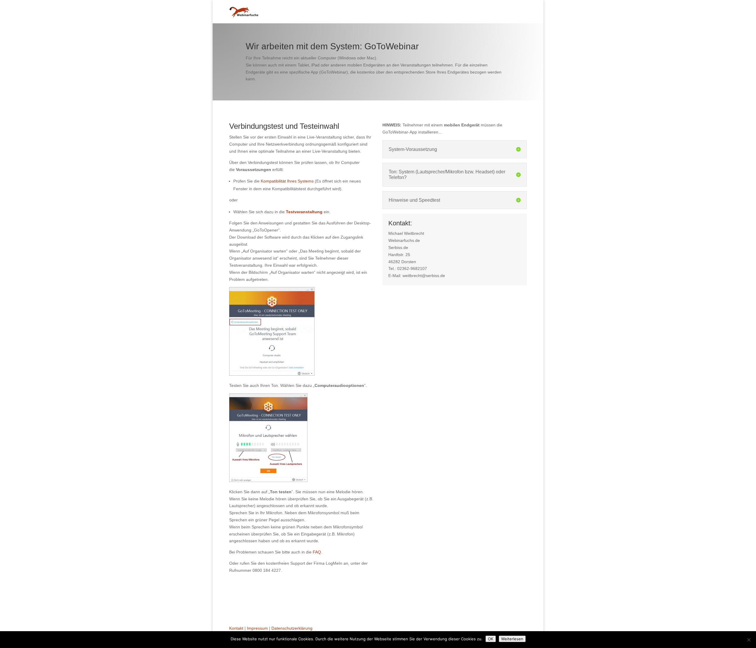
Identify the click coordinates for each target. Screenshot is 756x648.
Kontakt (236, 628)
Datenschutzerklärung (291, 628)
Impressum (257, 628)
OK (490, 638)
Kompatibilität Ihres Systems (287, 181)
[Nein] (749, 640)
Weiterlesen (512, 638)
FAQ (317, 552)
